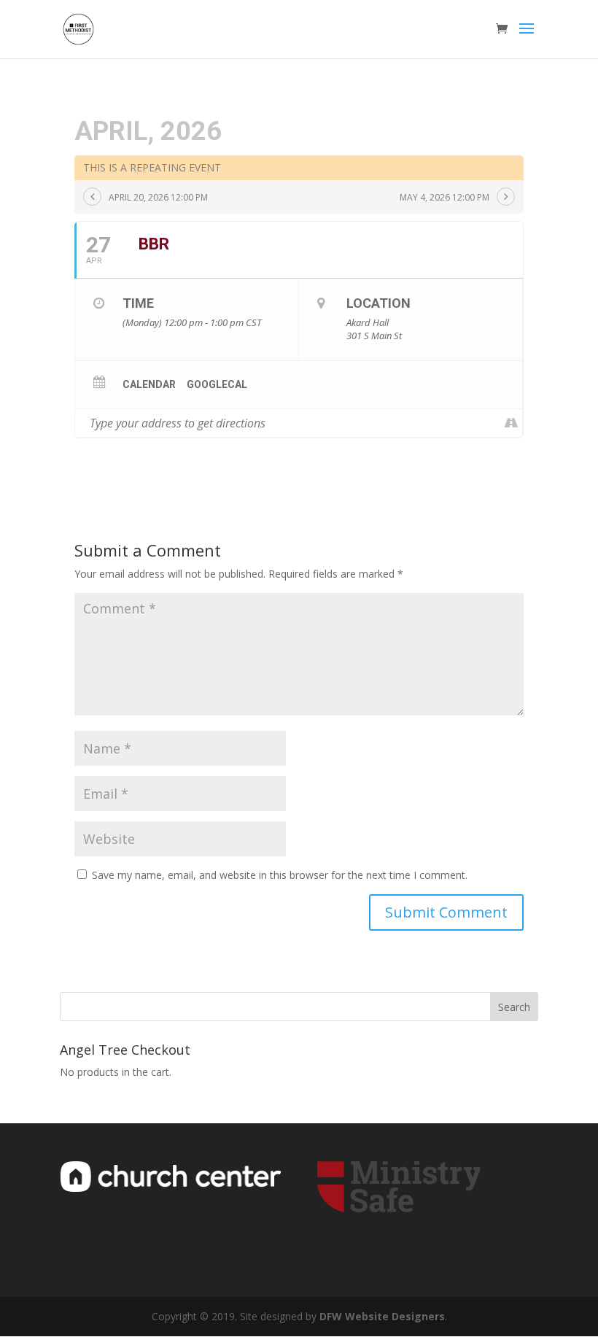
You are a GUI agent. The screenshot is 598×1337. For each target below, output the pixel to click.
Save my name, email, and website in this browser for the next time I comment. (279, 875)
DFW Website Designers (382, 1316)
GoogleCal (217, 384)
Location (378, 303)
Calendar (149, 384)
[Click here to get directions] (511, 423)
